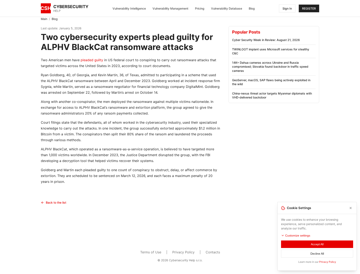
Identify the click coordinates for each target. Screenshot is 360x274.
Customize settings (297, 235)
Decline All (317, 253)
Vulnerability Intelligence (129, 8)
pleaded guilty (92, 60)
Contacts (213, 252)
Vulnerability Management (170, 8)
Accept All (317, 244)
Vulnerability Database (226, 8)
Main (44, 19)
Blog (252, 8)
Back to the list (56, 202)
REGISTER (309, 8)
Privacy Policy (183, 252)
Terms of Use (150, 252)
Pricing (199, 8)
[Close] (350, 208)
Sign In (287, 8)
